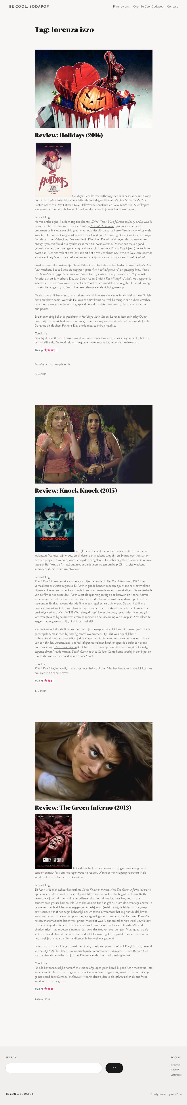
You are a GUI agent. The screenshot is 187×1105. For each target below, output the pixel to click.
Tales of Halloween (102, 226)
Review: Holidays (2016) (69, 135)
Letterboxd (176, 1074)
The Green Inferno (65, 647)
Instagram (175, 1064)
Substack (175, 1069)
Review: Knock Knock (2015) (76, 490)
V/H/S (94, 221)
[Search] (114, 1068)
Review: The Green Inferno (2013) (83, 807)
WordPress (176, 1094)
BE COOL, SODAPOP (29, 6)
